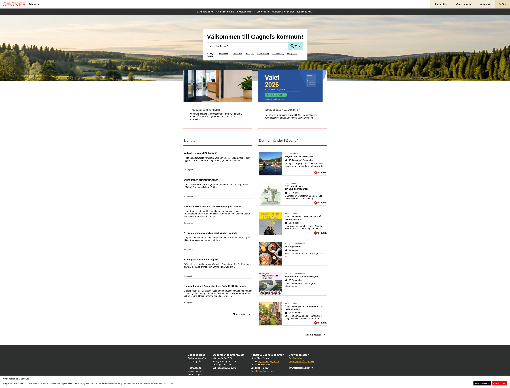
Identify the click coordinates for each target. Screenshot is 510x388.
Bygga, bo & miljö (244, 12)
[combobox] (247, 46)
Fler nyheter (239, 314)
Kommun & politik (305, 12)
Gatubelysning (278, 53)
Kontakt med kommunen (262, 371)
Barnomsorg (224, 53)
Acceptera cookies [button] (482, 383)
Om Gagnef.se (295, 358)
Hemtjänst (250, 53)
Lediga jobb (292, 53)
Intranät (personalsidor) (300, 368)
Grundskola (237, 53)
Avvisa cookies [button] (499, 383)
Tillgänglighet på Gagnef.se (301, 361)
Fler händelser (313, 334)
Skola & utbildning (205, 12)
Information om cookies (164, 383)
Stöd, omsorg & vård (225, 12)
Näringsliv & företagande (283, 12)
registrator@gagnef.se (268, 361)
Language (36, 4)
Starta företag (263, 53)
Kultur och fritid (262, 12)
